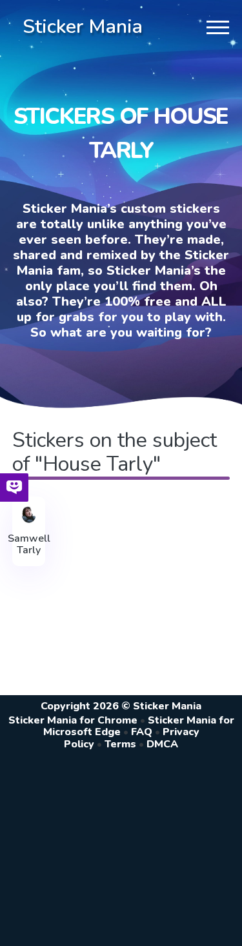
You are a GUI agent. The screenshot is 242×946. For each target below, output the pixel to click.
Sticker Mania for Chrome (72, 720)
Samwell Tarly (29, 545)
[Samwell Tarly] (29, 514)
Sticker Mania (83, 27)
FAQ (141, 732)
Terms (120, 744)
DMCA (162, 744)
